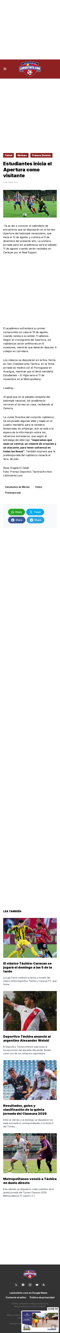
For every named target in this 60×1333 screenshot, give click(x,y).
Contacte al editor (16, 1297)
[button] (5, 69)
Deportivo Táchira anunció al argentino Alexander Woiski (27, 1038)
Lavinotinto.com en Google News (28, 1292)
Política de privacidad (42, 1297)
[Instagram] (30, 1285)
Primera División (41, 155)
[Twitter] (16, 1285)
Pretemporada (13, 492)
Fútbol (8, 155)
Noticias (22, 155)
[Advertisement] (30, 29)
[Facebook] (23, 1285)
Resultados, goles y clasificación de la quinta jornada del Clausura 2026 (25, 1109)
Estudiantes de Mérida (17, 487)
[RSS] (43, 1285)
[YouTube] (37, 1285)
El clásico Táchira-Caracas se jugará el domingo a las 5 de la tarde (27, 967)
